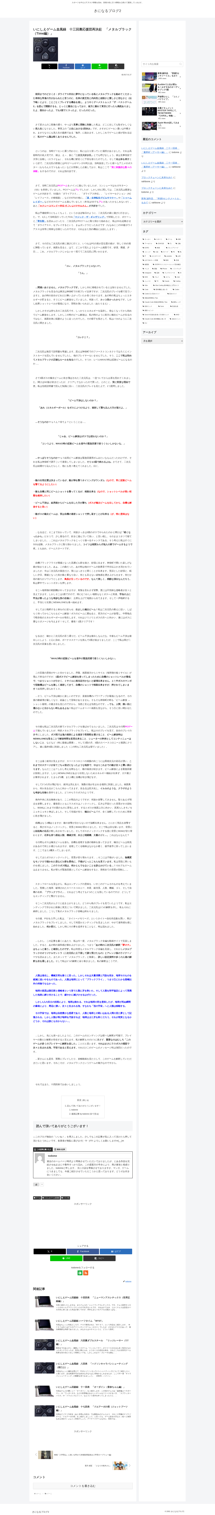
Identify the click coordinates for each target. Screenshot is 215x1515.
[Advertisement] (83, 83)
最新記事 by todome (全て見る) (85, 1114)
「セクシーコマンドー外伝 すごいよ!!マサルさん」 (63, 206)
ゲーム (38, 1198)
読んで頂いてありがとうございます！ (84, 1106)
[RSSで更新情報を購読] (85, 1272)
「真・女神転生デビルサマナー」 (101, 198)
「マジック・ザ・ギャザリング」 (89, 217)
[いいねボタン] (36, 1184)
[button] (116, 66)
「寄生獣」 (41, 221)
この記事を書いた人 (44, 1149)
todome (74, 1110)
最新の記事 (61, 1149)
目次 (79, 1100)
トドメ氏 (66, 1198)
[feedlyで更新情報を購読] (80, 1272)
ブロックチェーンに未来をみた (157, 177)
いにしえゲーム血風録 (51, 1198)
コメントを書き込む (83, 1485)
